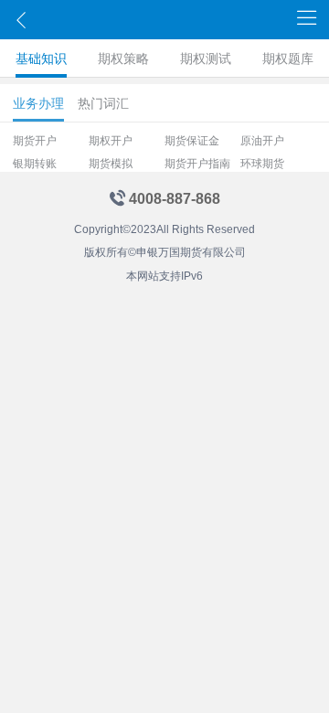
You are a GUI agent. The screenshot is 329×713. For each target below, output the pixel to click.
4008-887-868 (174, 198)
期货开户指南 (197, 163)
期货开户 (35, 140)
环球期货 (262, 163)
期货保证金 (191, 140)
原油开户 (262, 140)
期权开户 (111, 140)
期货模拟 (111, 163)
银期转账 (35, 163)
